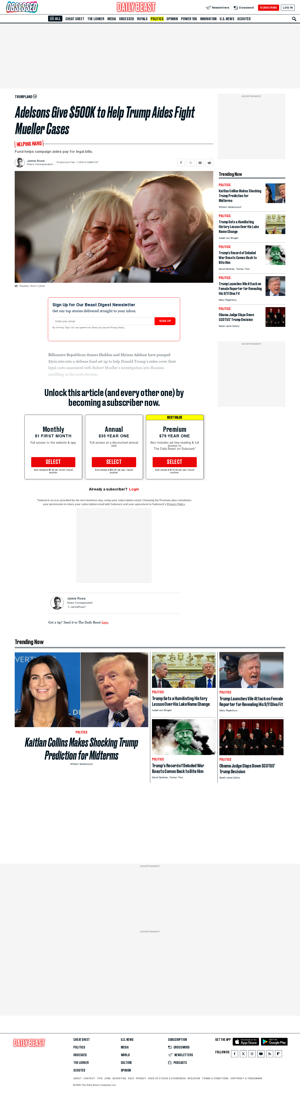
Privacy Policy (117, 328)
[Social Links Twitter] (243, 1054)
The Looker (95, 19)
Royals (142, 19)
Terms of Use (99, 328)
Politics (157, 19)
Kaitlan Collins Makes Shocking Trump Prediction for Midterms (81, 748)
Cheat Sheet (74, 19)
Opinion (172, 19)
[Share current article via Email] (200, 162)
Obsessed (126, 19)
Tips (100, 1078)
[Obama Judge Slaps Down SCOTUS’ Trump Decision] (275, 326)
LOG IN (288, 7)
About (77, 1078)
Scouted (244, 19)
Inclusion (194, 1078)
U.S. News (227, 19)
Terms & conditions (215, 1078)
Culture (126, 1063)
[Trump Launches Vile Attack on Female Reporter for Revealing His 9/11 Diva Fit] (275, 295)
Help (131, 1078)
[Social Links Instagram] (252, 1054)
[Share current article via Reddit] (209, 162)
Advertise (119, 1078)
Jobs (107, 1078)
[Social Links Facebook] (234, 1054)
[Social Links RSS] (269, 1054)
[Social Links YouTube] (260, 1054)
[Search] (294, 19)
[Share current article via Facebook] (181, 162)
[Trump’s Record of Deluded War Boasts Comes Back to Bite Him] (275, 264)
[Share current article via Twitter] (190, 162)
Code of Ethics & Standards (167, 1078)
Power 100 (189, 19)
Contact (89, 1078)
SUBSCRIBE (268, 7)
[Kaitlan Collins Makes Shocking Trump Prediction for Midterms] (275, 202)
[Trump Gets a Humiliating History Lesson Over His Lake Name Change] (275, 233)
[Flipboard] (278, 1054)
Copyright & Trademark (246, 1078)
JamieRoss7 (78, 607)
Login (134, 489)
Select (53, 462)
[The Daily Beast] (136, 7)
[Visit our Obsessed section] (36, 7)
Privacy (141, 1078)
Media (111, 19)
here (105, 622)
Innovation (208, 19)
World (125, 1055)
